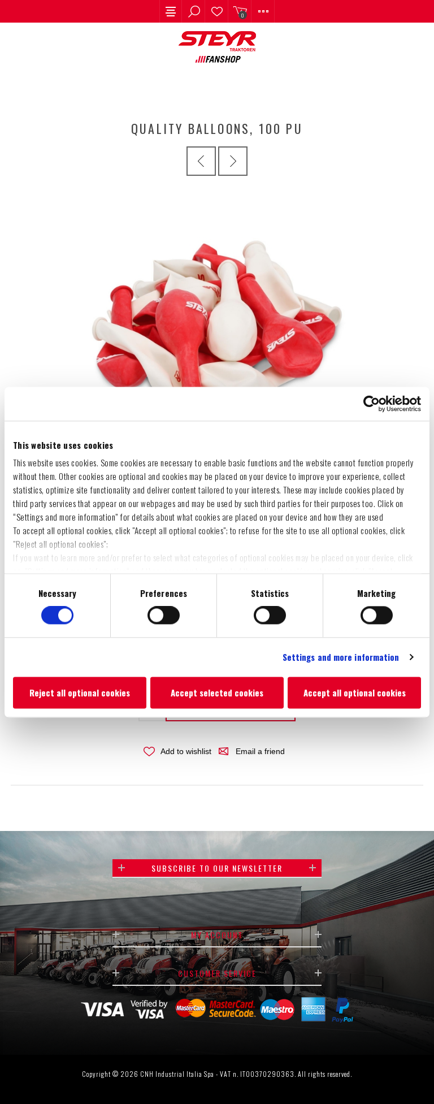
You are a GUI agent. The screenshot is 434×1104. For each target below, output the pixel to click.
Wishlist (217, 11)
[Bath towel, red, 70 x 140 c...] (233, 161)
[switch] (163, 616)
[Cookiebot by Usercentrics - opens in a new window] (371, 403)
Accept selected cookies (217, 692)
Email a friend (260, 751)
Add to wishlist (185, 751)
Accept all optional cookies (354, 692)
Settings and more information (341, 657)
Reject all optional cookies (79, 692)
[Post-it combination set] (201, 161)
